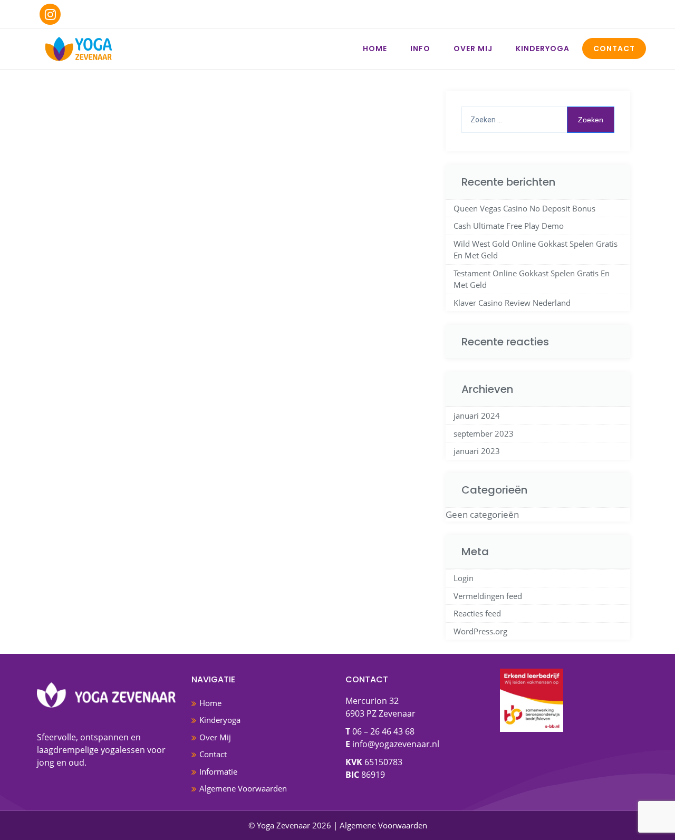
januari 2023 (477, 451)
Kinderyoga (543, 48)
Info (420, 48)
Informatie (218, 771)
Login (464, 578)
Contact (614, 48)
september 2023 (484, 433)
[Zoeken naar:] (537, 120)
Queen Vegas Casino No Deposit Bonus (524, 208)
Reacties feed (477, 613)
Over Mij (473, 48)
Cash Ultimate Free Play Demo (509, 225)
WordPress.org (480, 631)
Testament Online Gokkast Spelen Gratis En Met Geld (532, 279)
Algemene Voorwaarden (243, 788)
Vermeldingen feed (488, 596)
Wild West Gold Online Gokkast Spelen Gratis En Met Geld (536, 249)
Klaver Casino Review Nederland (512, 302)
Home (375, 48)
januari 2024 (477, 415)
